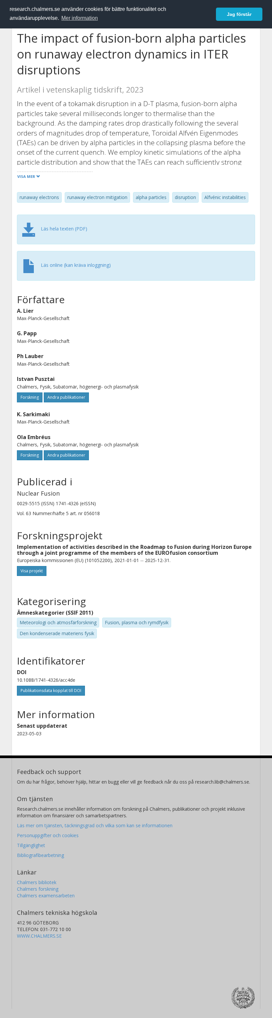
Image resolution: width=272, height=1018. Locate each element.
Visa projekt (32, 571)
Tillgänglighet (31, 845)
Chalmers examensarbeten (46, 895)
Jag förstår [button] (239, 14)
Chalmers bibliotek (36, 882)
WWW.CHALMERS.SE (39, 936)
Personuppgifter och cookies (48, 835)
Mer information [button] (79, 18)
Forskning (30, 397)
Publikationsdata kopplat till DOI (51, 690)
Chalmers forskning (37, 889)
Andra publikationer (66, 397)
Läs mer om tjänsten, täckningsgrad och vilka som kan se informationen (94, 825)
